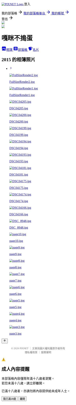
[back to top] (5, 341)
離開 (22, 398)
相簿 (9, 49)
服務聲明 (46, 352)
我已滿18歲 (9, 398)
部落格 (23, 49)
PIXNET (24, 348)
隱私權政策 (31, 352)
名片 (36, 49)
